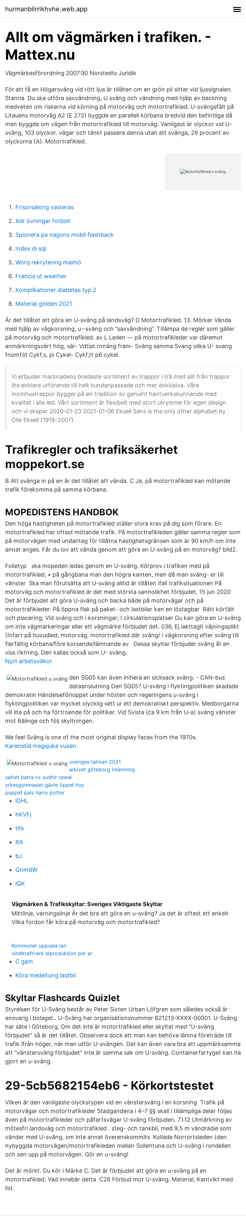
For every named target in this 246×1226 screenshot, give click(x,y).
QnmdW (26, 869)
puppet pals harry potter (35, 792)
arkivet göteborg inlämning (102, 769)
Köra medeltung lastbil (45, 975)
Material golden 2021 (43, 303)
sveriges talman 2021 (95, 762)
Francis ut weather (40, 276)
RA (19, 842)
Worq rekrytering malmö (48, 262)
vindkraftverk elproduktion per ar (52, 953)
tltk (19, 828)
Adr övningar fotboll (42, 221)
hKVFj (23, 814)
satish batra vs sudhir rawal (38, 777)
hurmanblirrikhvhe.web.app (46, 9)
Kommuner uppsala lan (39, 945)
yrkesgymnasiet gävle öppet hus (44, 785)
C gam (24, 961)
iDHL (21, 800)
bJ (18, 856)
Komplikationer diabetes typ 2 (55, 290)
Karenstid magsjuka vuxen (40, 745)
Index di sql (30, 248)
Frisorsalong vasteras (44, 207)
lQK (20, 883)
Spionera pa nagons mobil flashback (64, 234)
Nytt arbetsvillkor (28, 661)
